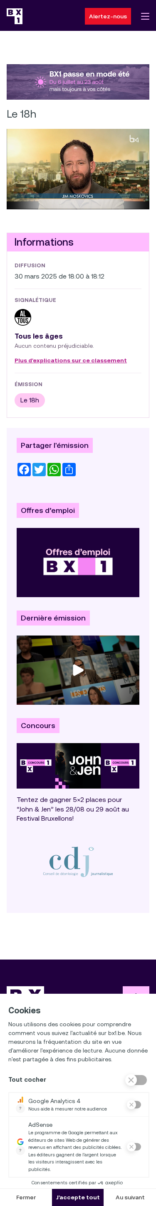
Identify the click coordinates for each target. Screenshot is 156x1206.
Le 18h (29, 400)
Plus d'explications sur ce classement (71, 361)
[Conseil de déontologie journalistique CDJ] (78, 861)
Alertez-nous (108, 16)
